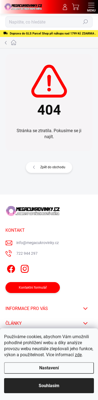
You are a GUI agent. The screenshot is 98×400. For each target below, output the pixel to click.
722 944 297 (27, 253)
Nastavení (49, 367)
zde (78, 354)
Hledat (85, 22)
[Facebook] (10, 268)
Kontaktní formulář (33, 287)
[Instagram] (24, 268)
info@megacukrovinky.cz (37, 242)
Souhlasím (49, 385)
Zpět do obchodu (52, 167)
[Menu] (91, 7)
